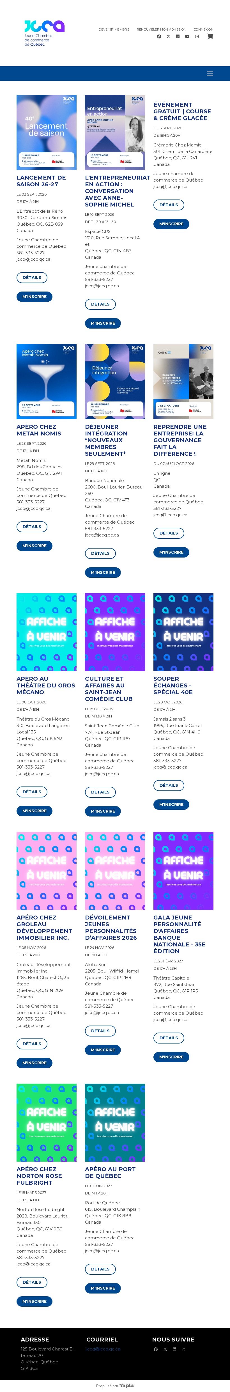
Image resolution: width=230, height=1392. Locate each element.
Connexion (203, 29)
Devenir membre (114, 29)
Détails (32, 277)
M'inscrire (34, 296)
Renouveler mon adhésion (162, 29)
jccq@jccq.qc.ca (103, 1349)
